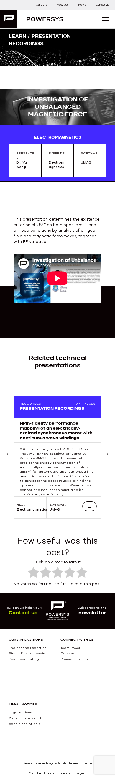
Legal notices (20, 712)
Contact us (102, 4)
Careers (41, 4)
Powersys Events (74, 659)
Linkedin (49, 773)
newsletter (92, 612)
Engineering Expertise (28, 647)
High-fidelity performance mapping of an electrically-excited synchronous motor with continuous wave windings (56, 430)
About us (62, 4)
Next (106, 460)
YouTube (35, 773)
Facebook (65, 773)
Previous (15, 460)
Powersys (44, 19)
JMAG (55, 509)
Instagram (80, 773)
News (82, 4)
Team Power (70, 647)
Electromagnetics (32, 509)
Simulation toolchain (27, 653)
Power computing (24, 659)
